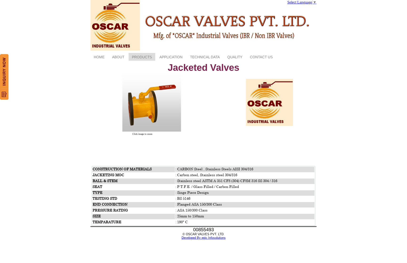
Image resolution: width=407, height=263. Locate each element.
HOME (99, 57)
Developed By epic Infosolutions (204, 237)
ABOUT (118, 57)
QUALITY (234, 57)
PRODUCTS (142, 57)
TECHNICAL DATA (205, 57)
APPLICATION (171, 57)
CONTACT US (261, 57)
